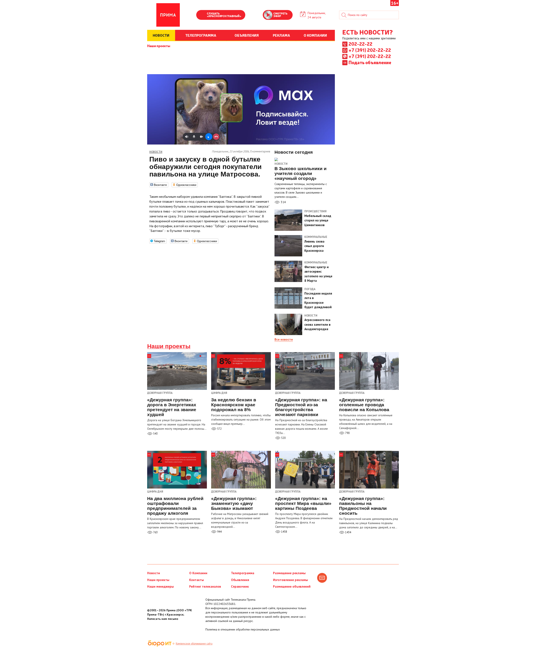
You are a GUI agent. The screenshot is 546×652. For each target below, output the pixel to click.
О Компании (198, 573)
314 (283, 202)
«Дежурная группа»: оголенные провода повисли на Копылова (364, 404)
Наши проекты (158, 45)
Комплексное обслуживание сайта (194, 643)
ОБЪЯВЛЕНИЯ (247, 35)
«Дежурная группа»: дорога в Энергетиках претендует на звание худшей (171, 407)
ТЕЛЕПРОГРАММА (200, 35)
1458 (283, 531)
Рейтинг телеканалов (205, 586)
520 (283, 438)
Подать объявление (370, 62)
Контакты (196, 580)
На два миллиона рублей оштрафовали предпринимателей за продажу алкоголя (175, 506)
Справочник (240, 586)
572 (219, 429)
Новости (281, 164)
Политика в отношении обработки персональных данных (242, 629)
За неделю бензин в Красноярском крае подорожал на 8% (233, 404)
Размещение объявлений (292, 586)
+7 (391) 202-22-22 (370, 49)
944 (219, 531)
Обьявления (240, 580)
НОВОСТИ (161, 35)
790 (347, 433)
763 (155, 532)
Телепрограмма (242, 573)
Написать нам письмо (162, 619)
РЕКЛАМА (281, 35)
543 (155, 433)
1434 (347, 532)
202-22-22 (360, 43)
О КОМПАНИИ (315, 35)
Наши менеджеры (160, 586)
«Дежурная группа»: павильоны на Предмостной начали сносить (363, 506)
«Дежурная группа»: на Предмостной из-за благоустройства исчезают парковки (301, 407)
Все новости (283, 339)
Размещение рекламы (289, 573)
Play (201, 15)
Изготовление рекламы (290, 580)
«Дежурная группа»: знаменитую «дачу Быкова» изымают (234, 503)
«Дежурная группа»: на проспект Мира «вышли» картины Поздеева (303, 503)
